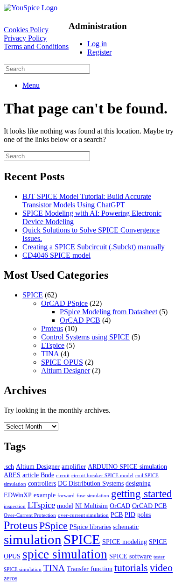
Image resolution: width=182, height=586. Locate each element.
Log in (97, 44)
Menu (31, 85)
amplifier (74, 466)
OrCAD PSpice (64, 303)
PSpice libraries (90, 526)
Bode (47, 475)
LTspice (52, 345)
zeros (10, 578)
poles (144, 514)
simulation (33, 539)
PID (130, 514)
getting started (141, 493)
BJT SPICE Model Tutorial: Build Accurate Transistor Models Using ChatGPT (86, 200)
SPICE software (130, 556)
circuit (63, 475)
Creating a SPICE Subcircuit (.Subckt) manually (93, 247)
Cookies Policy (26, 30)
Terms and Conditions (36, 46)
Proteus (52, 328)
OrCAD (120, 505)
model (65, 505)
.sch (9, 466)
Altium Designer (65, 370)
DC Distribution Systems (91, 483)
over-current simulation (83, 515)
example (45, 495)
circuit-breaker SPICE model (102, 475)
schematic (126, 526)
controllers (42, 483)
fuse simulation (93, 495)
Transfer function (89, 568)
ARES (12, 475)
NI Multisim (91, 505)
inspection (15, 506)
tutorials (131, 567)
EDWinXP (18, 495)
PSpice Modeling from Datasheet (108, 312)
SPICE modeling (124, 541)
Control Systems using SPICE (85, 337)
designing (138, 483)
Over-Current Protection (30, 515)
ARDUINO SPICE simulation (127, 466)
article (30, 475)
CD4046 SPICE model (56, 255)
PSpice (53, 525)
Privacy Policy (25, 38)
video (161, 567)
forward (66, 495)
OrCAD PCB (80, 320)
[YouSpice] (30, 8)
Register (99, 52)
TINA (50, 354)
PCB (117, 514)
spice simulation (64, 554)
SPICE (32, 295)
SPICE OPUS (62, 362)
